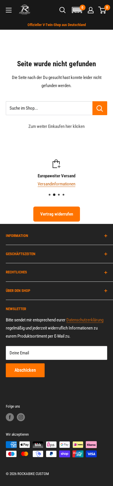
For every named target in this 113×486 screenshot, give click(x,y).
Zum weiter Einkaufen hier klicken (56, 126)
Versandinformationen (56, 184)
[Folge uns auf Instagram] (21, 417)
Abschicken (25, 370)
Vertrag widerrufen (56, 214)
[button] (77, 10)
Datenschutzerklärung (84, 320)
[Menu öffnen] (9, 10)
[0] (102, 10)
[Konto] (91, 10)
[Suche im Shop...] (99, 108)
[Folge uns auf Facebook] (10, 417)
